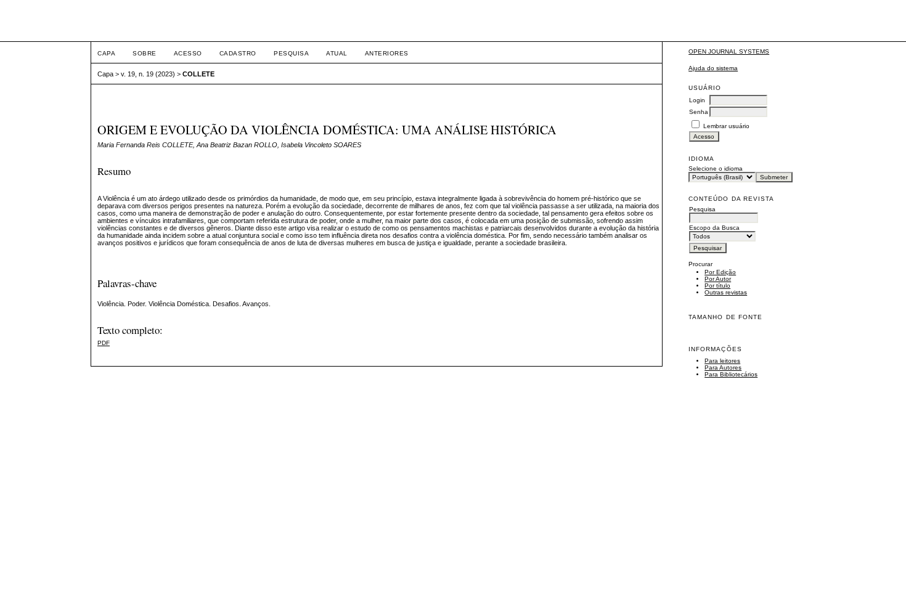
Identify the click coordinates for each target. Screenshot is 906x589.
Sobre (145, 53)
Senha (698, 111)
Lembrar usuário (726, 126)
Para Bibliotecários (730, 374)
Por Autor (717, 278)
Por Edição (720, 272)
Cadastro (237, 53)
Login (697, 100)
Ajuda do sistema (713, 68)
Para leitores (722, 360)
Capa (106, 53)
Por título (717, 285)
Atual (337, 53)
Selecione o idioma (715, 168)
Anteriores (387, 53)
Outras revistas (725, 292)
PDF (103, 342)
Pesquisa (291, 53)
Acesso (188, 53)
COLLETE (198, 74)
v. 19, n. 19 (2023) (148, 74)
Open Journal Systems (728, 51)
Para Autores (722, 367)
